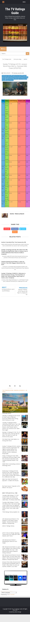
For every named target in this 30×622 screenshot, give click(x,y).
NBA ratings (15, 78)
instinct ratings (9, 77)
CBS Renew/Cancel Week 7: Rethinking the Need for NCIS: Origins (9, 541)
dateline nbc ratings (16, 76)
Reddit (8, 229)
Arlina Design (18, 612)
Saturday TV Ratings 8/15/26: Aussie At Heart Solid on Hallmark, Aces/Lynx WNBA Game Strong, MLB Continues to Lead (11, 418)
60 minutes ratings (6, 76)
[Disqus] (15, 320)
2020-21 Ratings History (8, 526)
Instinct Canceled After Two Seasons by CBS (13, 242)
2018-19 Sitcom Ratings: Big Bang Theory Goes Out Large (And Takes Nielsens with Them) (11, 534)
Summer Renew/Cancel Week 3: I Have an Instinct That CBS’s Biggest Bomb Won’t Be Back (13, 263)
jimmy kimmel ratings (19, 77)
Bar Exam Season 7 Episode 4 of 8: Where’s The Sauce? (11, 486)
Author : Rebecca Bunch (17, 214)
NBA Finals (8, 78)
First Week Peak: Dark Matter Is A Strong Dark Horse (10, 439)
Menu (3, 49)
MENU (24, 2)
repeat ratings (9, 80)
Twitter (23, 229)
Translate (12, 594)
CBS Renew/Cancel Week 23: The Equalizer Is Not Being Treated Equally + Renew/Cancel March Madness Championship (10, 521)
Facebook (15, 229)
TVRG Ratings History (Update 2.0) (10, 512)
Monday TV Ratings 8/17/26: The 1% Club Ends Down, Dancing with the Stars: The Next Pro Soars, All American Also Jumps (11, 434)
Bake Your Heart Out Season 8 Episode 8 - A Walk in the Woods (10, 479)
